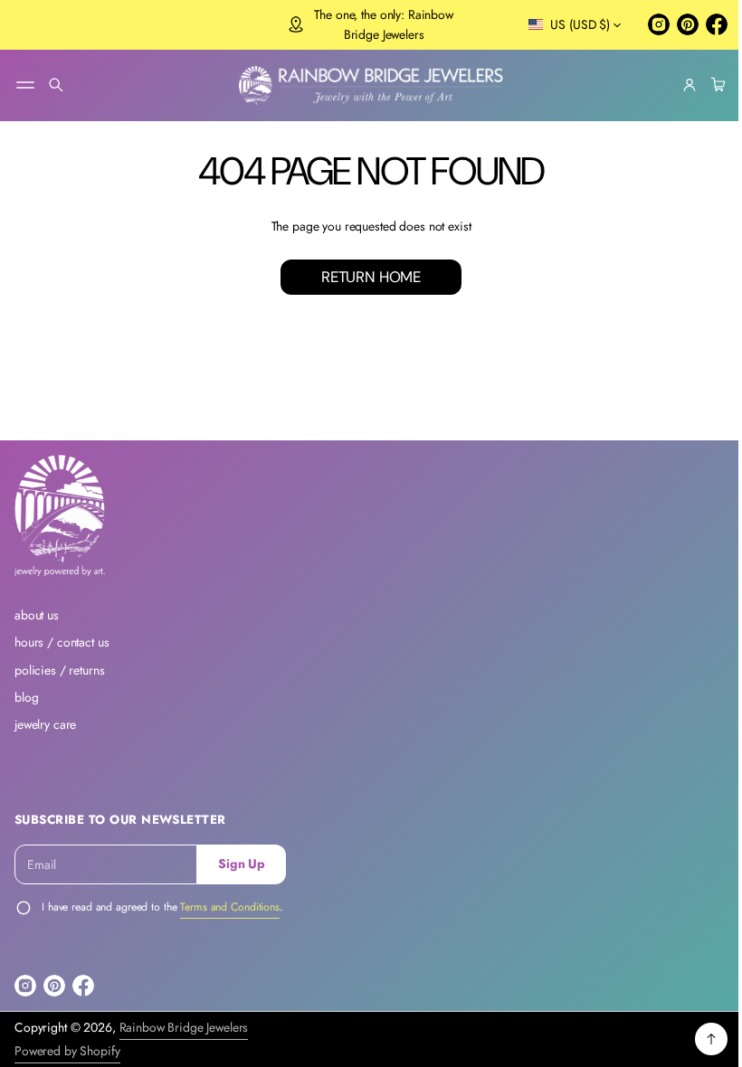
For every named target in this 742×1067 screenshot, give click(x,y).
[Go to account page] (675, 85)
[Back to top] (697, 1039)
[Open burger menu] (25, 85)
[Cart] (702, 85)
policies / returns (59, 670)
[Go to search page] (56, 85)
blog (26, 697)
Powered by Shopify (67, 1051)
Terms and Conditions (230, 907)
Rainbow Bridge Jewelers (184, 1027)
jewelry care (45, 724)
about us (36, 615)
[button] (56, 85)
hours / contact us (61, 642)
